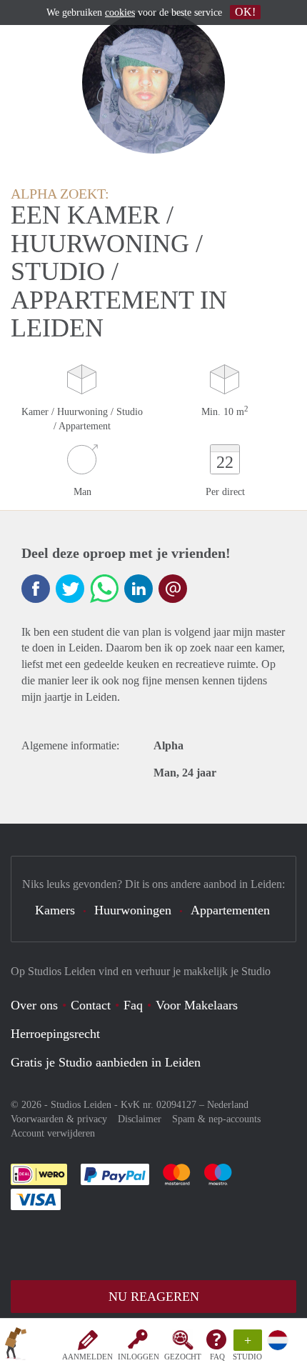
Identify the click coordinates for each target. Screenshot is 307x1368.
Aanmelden (87, 1356)
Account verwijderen (53, 1133)
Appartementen (230, 910)
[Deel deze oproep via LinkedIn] (138, 588)
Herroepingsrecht (55, 1034)
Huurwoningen (132, 910)
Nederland (227, 1104)
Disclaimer (139, 1119)
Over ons (34, 1005)
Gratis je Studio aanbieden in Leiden (106, 1062)
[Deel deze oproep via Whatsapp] (104, 588)
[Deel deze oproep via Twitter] (70, 588)
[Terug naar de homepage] (15, 1345)
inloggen (138, 1356)
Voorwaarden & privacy (59, 1119)
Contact (91, 1005)
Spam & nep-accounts (216, 1119)
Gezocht (182, 1356)
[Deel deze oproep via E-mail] (172, 588)
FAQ (217, 1356)
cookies (120, 12)
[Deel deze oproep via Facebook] (35, 588)
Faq (133, 1005)
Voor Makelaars (197, 1005)
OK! (245, 12)
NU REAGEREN (154, 1296)
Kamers (55, 910)
